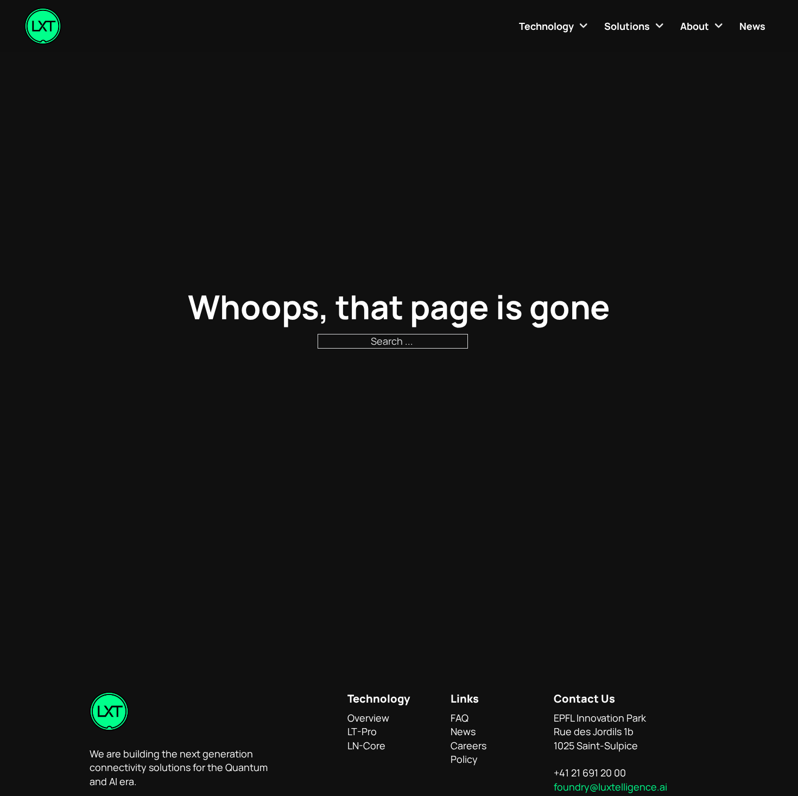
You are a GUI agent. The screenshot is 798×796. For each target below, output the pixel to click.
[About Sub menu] (718, 26)
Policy (464, 759)
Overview (368, 717)
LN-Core (366, 745)
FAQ (459, 717)
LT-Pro (362, 731)
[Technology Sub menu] (583, 26)
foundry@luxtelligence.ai (610, 786)
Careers (468, 745)
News (752, 26)
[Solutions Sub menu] (659, 26)
